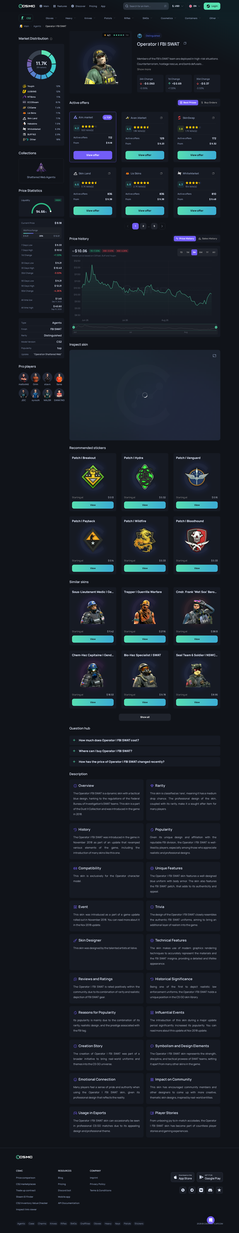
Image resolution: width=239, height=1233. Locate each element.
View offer (92, 155)
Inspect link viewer (26, 1209)
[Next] (162, 226)
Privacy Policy (97, 1184)
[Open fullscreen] (214, 356)
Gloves (97, 1223)
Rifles (63, 1223)
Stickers (139, 1223)
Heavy (108, 1223)
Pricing (62, 1184)
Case (31, 1223)
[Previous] (127, 226)
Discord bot (64, 1190)
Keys (117, 1223)
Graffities (85, 1223)
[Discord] (210, 1190)
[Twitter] (182, 1190)
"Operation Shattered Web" (48, 354)
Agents (57, 322)
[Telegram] (192, 1190)
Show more (144, 69)
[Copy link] (161, 118)
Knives (53, 1223)
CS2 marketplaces (26, 1184)
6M (200, 252)
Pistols (127, 1223)
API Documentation (69, 1203)
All (213, 252)
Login (215, 5)
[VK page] (201, 1190)
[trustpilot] (219, 1190)
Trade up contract (26, 1190)
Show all (145, 717)
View (93, 504)
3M (194, 252)
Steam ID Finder (24, 1196)
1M (187, 252)
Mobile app (64, 1196)
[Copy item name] (185, 43)
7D (181, 252)
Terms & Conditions (100, 1190)
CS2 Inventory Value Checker (32, 1203)
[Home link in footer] (119, 1157)
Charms (42, 1223)
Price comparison (25, 1177)
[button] (51, 18)
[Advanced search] (165, 5)
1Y (207, 252)
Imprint (94, 1177)
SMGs (73, 1223)
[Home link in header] (27, 6)
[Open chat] (211, 1220)
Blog (60, 1177)
